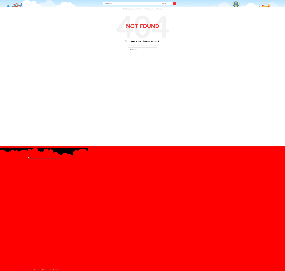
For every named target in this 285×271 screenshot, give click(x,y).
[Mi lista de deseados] (179, 3)
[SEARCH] (174, 3)
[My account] (182, 3)
